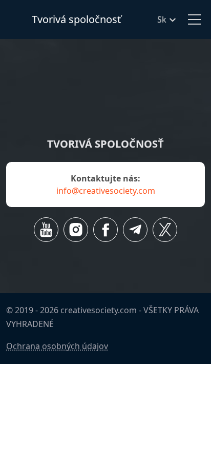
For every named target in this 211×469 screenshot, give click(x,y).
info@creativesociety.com (105, 190)
